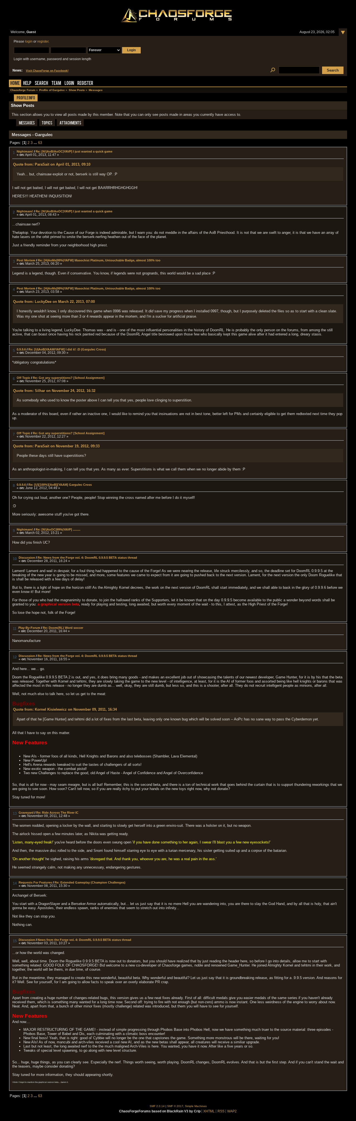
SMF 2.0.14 (157, 1106)
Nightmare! (25, 151)
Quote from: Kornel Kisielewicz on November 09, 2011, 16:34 (65, 709)
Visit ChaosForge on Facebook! (47, 70)
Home (15, 84)
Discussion (27, 557)
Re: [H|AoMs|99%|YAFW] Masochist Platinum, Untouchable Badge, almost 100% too (99, 260)
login (29, 41)
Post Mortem (26, 260)
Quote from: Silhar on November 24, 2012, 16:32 (54, 391)
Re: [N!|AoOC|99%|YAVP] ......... (58, 529)
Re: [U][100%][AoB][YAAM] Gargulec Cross (60, 484)
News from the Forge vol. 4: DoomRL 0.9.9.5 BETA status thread (84, 939)
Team (56, 84)
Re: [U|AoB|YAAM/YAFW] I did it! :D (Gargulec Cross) (67, 349)
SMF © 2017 (175, 1106)
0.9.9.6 (21, 349)
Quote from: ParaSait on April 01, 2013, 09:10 (51, 164)
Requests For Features (35, 882)
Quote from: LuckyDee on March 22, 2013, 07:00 (54, 302)
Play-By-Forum (29, 627)
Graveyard (26, 812)
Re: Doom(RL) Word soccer (63, 627)
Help (27, 84)
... (36, 143)
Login (69, 84)
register (42, 41)
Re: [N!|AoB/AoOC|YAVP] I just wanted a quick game (74, 151)
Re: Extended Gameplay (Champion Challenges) (90, 882)
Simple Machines (196, 1106)
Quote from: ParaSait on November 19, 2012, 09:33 (56, 446)
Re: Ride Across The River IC (57, 812)
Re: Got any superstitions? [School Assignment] (69, 377)
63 (40, 143)
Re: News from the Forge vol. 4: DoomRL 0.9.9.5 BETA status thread (87, 557)
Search (41, 84)
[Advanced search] (272, 70)
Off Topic (23, 377)
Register (85, 84)
